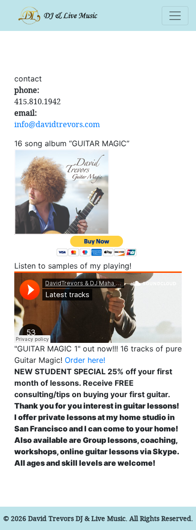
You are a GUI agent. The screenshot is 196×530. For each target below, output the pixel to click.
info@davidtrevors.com (57, 124)
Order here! (85, 360)
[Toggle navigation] (175, 15)
